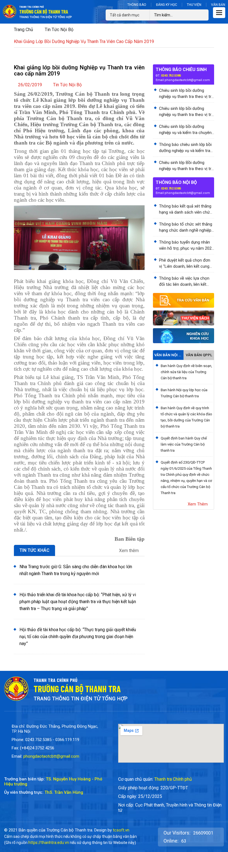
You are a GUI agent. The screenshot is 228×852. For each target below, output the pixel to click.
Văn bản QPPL (199, 355)
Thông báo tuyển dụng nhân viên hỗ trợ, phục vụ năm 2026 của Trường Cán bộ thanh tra (186, 245)
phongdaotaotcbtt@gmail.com (187, 80)
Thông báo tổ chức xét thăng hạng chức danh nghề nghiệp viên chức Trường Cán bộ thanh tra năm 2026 (185, 227)
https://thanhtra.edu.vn (48, 842)
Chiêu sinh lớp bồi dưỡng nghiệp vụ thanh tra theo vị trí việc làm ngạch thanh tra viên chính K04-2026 (185, 112)
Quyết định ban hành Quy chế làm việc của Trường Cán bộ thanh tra (184, 444)
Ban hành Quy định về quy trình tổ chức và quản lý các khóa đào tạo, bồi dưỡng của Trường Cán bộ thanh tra (186, 417)
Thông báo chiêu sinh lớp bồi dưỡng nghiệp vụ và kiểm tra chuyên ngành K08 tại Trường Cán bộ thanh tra (185, 148)
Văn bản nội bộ (168, 355)
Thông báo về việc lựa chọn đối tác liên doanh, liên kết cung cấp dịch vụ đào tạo (184, 281)
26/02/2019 (30, 84)
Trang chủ (23, 29)
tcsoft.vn (121, 830)
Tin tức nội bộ (59, 29)
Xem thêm (129, 550)
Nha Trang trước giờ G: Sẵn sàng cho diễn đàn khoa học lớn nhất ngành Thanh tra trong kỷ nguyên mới (75, 570)
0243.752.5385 (171, 75)
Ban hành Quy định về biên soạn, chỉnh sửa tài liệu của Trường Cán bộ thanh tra (186, 372)
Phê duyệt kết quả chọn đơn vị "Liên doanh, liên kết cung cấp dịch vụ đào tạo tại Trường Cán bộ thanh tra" (184, 263)
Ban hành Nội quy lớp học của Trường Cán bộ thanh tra (184, 393)
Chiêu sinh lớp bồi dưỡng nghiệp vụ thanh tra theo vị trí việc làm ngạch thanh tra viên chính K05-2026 (185, 94)
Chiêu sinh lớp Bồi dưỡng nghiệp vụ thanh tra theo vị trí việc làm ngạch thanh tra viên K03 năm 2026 (185, 166)
